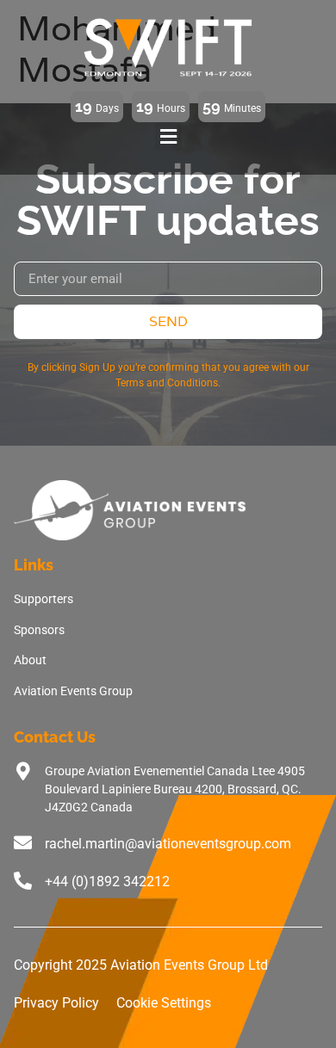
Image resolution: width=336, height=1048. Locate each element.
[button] (168, 136)
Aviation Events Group (73, 691)
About (30, 660)
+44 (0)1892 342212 (107, 881)
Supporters (43, 599)
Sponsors (39, 630)
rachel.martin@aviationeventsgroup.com (168, 843)
